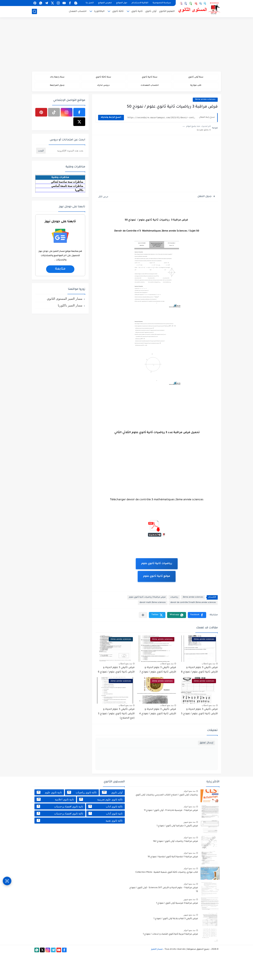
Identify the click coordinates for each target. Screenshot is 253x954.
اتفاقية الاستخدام (140, 3)
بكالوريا (79, 190)
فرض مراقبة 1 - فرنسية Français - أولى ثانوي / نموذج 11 (171, 810)
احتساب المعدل (77, 11)
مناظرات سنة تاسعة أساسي (67, 185)
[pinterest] (35, 3)
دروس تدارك (103, 85)
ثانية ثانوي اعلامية (56, 799)
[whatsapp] (41, 3)
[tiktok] (54, 112)
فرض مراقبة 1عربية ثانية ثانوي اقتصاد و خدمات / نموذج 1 (170, 934)
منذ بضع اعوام (189, 791)
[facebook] (70, 3)
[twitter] (52, 3)
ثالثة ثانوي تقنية (80, 820)
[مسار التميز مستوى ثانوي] (199, 8)
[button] (197, 615)
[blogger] (76, 3)
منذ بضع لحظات (208, 663)
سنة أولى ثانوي (195, 77)
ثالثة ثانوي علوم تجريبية (101, 799)
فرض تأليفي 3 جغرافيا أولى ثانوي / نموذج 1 (177, 826)
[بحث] (34, 11)
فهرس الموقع (105, 3)
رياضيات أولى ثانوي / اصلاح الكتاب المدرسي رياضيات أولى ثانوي (167, 795)
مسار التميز (157, 949)
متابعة (60, 269)
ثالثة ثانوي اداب (106, 806)
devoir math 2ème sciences (153, 603)
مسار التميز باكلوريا (70, 305)
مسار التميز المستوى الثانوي (64, 298)
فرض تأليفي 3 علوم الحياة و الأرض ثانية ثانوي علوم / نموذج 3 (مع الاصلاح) (116, 714)
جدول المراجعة (57, 85)
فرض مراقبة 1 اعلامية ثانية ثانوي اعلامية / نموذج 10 (173, 857)
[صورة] (210, 795)
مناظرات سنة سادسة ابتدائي (67, 181)
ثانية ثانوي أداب (106, 813)
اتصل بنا (90, 3)
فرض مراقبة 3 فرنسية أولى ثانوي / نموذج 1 (177, 903)
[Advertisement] (126, 45)
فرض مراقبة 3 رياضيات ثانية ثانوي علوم (147, 597)
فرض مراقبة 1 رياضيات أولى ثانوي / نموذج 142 (175, 841)
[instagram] (58, 3)
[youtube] (64, 3)
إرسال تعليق (206, 743)
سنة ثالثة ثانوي (103, 77)
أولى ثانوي (150, 11)
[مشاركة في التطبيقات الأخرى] (143, 615)
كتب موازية (195, 85)
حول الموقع (121, 3)
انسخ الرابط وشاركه (111, 117)
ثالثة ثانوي (118, 11)
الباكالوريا (99, 11)
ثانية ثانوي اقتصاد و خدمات (60, 806)
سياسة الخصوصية (162, 3)
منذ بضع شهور (189, 822)
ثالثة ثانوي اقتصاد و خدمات (60, 813)
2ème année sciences (205, 99)
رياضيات (174, 597)
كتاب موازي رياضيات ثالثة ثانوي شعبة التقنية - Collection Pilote (166, 872)
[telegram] (46, 3)
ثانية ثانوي (137, 11)
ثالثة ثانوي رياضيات (82, 792)
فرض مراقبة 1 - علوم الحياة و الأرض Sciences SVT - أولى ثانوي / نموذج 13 (163, 890)
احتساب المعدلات (150, 85)
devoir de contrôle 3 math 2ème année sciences (193, 603)
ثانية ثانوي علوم (50, 792)
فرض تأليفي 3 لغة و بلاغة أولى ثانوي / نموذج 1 (176, 919)
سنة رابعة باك (57, 77)
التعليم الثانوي (167, 11)
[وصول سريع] (7, 881)
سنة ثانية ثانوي (149, 77)
